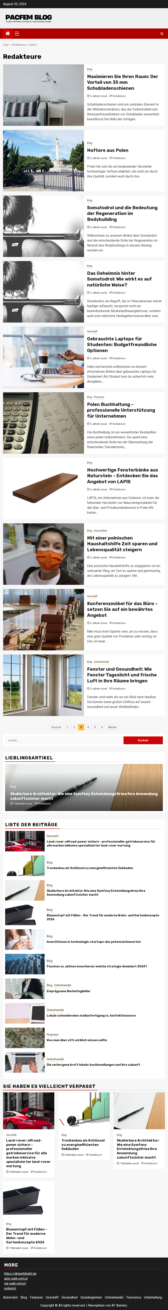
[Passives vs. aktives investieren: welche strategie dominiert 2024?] (25, 964)
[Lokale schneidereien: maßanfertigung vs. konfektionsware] (25, 1013)
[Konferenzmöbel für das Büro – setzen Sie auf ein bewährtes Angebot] (43, 619)
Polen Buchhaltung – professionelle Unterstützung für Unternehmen (121, 410)
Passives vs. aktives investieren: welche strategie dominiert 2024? (97, 966)
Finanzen (99, 397)
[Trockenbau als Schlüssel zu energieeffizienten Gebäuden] (25, 866)
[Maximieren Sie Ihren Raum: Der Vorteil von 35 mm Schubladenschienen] (43, 95)
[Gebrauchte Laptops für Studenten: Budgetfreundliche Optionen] (43, 357)
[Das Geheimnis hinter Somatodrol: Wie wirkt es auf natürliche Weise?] (43, 292)
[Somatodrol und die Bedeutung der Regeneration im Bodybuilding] (43, 226)
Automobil (10, 1297)
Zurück (56, 727)
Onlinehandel (101, 661)
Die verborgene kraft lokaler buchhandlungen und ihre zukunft (93, 1065)
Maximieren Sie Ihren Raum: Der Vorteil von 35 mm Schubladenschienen (122, 82)
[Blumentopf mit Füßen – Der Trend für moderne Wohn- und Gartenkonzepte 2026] (25, 915)
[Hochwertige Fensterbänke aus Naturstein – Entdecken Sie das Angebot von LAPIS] (43, 488)
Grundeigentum (91, 1297)
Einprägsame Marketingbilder (69, 991)
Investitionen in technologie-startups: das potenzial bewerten (94, 942)
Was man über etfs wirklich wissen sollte (77, 1040)
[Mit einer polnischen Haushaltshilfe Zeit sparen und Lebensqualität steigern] (43, 554)
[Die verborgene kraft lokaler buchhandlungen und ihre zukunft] (25, 1062)
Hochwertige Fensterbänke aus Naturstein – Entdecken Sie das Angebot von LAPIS (122, 475)
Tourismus (133, 1297)
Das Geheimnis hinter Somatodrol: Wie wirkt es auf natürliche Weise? (119, 279)
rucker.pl (10, 1288)
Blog (89, 69)
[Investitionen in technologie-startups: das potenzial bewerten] (25, 939)
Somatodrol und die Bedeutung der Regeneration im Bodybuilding (122, 213)
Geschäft (92, 331)
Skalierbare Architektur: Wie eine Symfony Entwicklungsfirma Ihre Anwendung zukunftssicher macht (96, 892)
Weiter (112, 727)
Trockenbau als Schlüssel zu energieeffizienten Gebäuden (90, 868)
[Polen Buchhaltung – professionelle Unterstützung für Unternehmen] (43, 423)
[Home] (8, 34)
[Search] (162, 34)
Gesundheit (100, 530)
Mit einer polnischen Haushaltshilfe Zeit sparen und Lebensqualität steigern (122, 543)
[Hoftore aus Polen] (43, 160)
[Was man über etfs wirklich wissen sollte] (25, 1038)
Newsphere (96, 1305)
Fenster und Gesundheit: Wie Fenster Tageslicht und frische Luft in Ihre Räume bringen (122, 675)
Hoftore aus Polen (107, 150)
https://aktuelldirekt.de (20, 1274)
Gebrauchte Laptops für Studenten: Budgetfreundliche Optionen (122, 344)
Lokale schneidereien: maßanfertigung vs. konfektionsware (91, 1015)
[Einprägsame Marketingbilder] (25, 988)
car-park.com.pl (15, 1283)
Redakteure (119, 96)
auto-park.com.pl (16, 1278)
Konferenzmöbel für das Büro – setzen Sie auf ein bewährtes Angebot (122, 609)
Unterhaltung (153, 1297)
